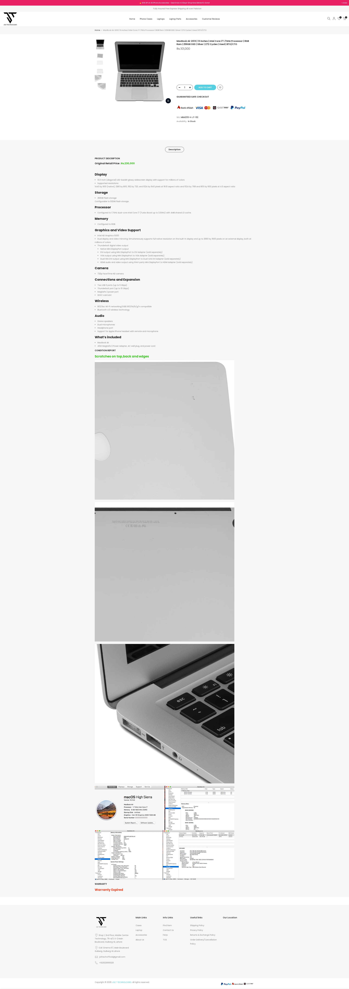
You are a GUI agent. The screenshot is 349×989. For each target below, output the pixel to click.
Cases (139, 925)
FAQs (165, 935)
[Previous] (112, 72)
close (5, 3)
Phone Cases (146, 19)
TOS (165, 939)
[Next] (168, 72)
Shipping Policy (197, 925)
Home (132, 19)
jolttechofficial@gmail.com (112, 957)
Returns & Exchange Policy (202, 935)
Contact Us (168, 930)
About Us (140, 939)
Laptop (139, 930)
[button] (215, 76)
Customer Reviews (211, 19)
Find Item (167, 925)
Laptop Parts (175, 19)
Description (174, 149)
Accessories (191, 19)
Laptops (161, 19)
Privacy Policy (196, 930)
